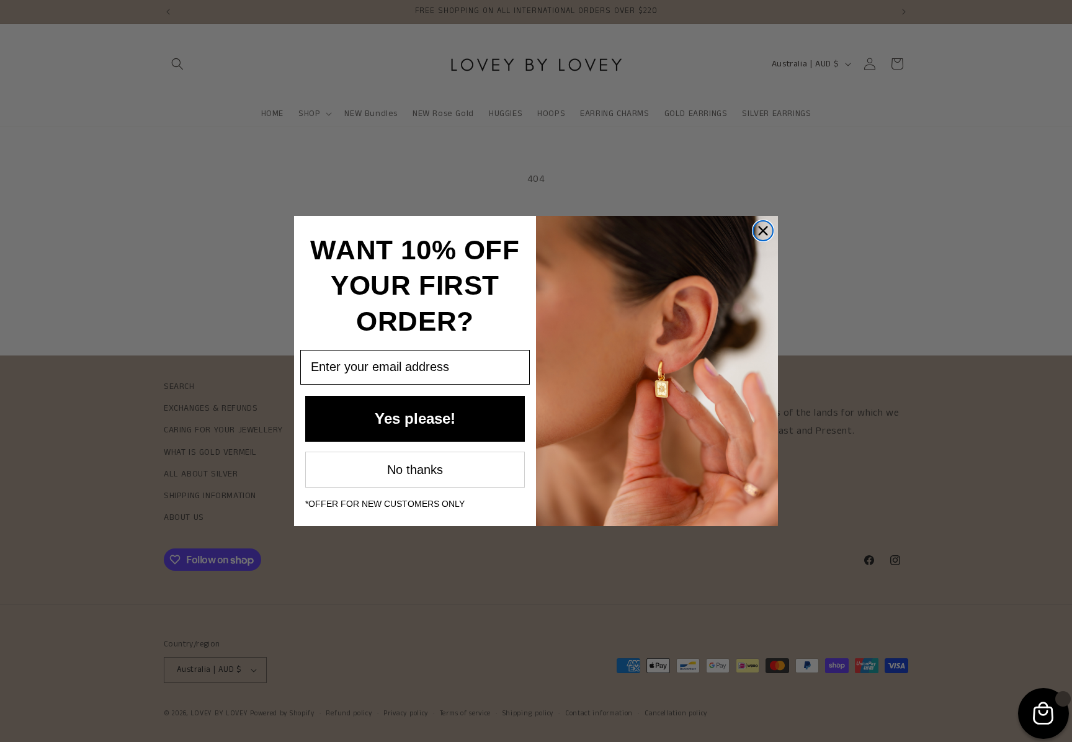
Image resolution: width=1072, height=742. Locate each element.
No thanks (415, 469)
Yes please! (415, 418)
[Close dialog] (763, 231)
